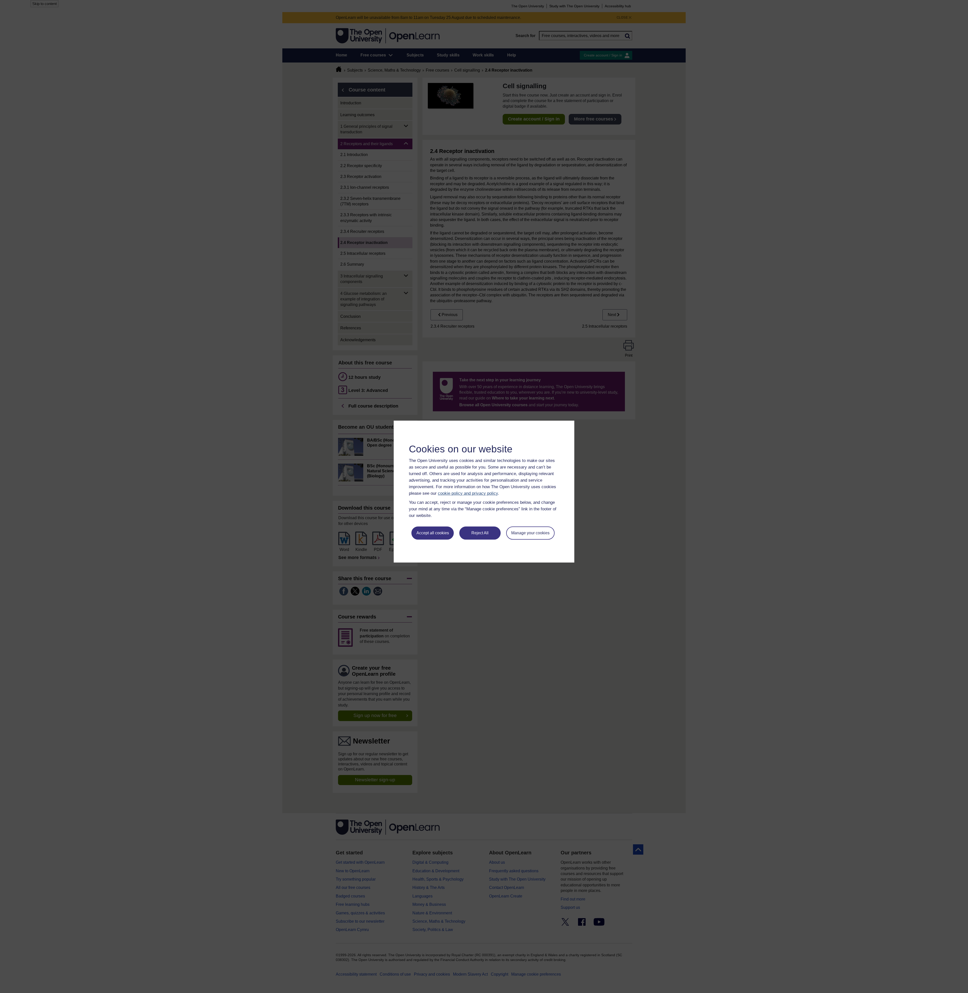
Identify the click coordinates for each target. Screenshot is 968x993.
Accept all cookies (432, 533)
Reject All (480, 533)
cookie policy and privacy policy (468, 493)
